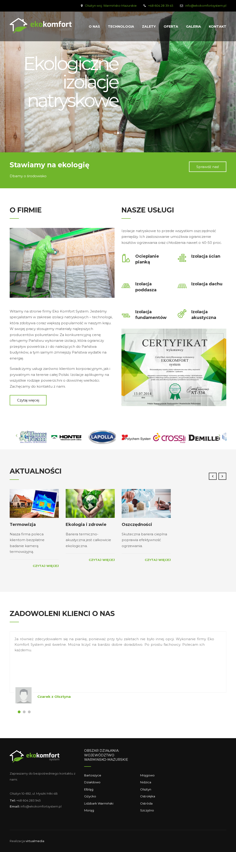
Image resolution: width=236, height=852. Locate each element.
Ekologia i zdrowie (86, 524)
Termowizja (23, 524)
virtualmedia (35, 841)
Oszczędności (137, 524)
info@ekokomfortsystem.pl (205, 5)
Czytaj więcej (46, 566)
